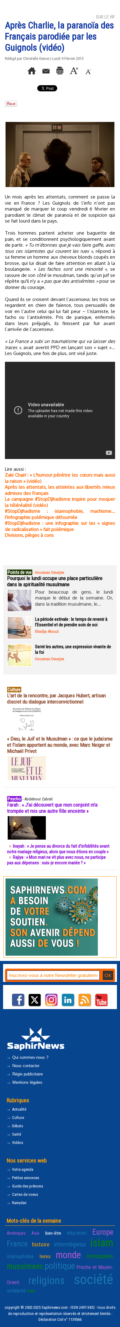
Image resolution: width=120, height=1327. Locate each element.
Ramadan (18, 1202)
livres (44, 1256)
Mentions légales (26, 1082)
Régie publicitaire (27, 1074)
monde (68, 1255)
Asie (35, 1233)
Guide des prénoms (27, 1186)
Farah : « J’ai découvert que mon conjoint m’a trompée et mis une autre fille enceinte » (52, 808)
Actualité (18, 1109)
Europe (102, 1232)
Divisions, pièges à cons (29, 535)
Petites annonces (25, 1177)
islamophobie (20, 1256)
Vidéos (17, 1142)
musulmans (25, 1266)
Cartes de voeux (24, 1194)
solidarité (16, 1290)
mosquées (99, 1256)
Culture (17, 1117)
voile (31, 1291)
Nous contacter (25, 1065)
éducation (77, 1233)
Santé (16, 1134)
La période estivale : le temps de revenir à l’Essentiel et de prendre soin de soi (71, 622)
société (93, 1279)
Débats (17, 1126)
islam (101, 1243)
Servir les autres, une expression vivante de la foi (73, 649)
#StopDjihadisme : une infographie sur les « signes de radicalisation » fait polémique (60, 526)
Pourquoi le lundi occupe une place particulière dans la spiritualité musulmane (54, 581)
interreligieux (70, 1244)
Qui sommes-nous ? (29, 1057)
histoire (41, 1244)
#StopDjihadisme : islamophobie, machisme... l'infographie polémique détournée (60, 514)
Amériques (16, 1233)
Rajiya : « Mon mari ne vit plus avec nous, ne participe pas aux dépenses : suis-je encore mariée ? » (56, 860)
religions (46, 1280)
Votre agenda (22, 1169)
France (17, 1243)
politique (60, 1266)
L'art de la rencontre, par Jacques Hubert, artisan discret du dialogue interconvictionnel (56, 698)
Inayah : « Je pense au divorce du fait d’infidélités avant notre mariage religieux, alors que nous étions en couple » (58, 848)
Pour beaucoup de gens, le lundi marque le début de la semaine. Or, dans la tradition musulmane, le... (74, 598)
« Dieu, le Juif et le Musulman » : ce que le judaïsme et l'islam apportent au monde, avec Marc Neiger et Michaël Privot (60, 745)
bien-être (53, 1233)
